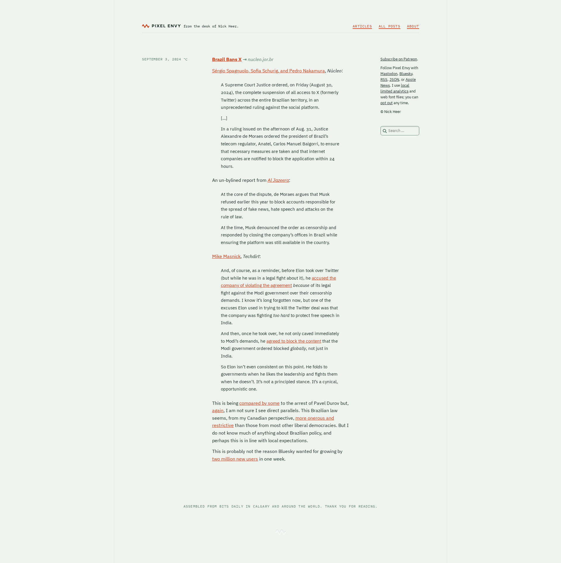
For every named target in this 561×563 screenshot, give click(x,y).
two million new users (235, 459)
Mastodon (388, 73)
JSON (394, 79)
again (218, 410)
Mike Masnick (226, 256)
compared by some (259, 403)
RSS (383, 79)
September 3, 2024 (165, 59)
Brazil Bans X (227, 59)
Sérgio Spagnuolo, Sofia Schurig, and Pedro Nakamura (268, 71)
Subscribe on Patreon (398, 59)
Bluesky (405, 73)
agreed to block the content (293, 341)
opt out (386, 102)
